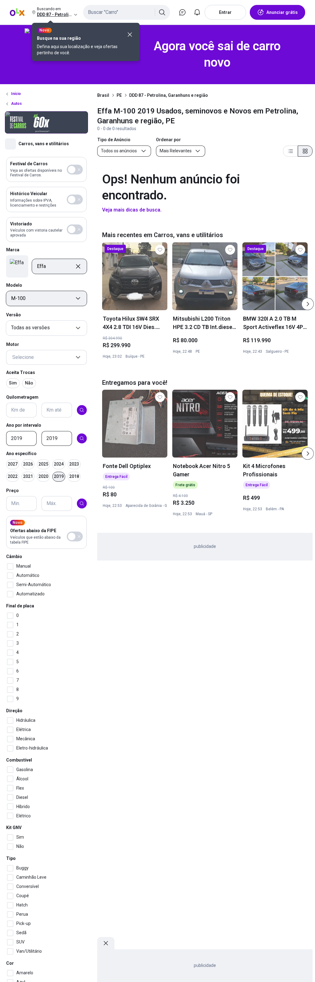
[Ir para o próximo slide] (307, 304)
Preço (12, 490)
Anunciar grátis (282, 12)
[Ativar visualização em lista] (290, 151)
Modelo (14, 285)
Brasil (103, 95)
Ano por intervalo (23, 425)
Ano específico (21, 453)
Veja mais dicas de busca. (131, 210)
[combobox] (126, 12)
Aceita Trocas (20, 372)
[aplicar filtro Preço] (82, 503)
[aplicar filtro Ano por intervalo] (82, 438)
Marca (12, 249)
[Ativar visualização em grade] (305, 151)
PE (119, 95)
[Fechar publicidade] (105, 943)
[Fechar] (130, 34)
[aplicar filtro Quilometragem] (82, 410)
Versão (13, 314)
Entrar (225, 12)
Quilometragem (22, 397)
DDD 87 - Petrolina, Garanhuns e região (168, 95)
